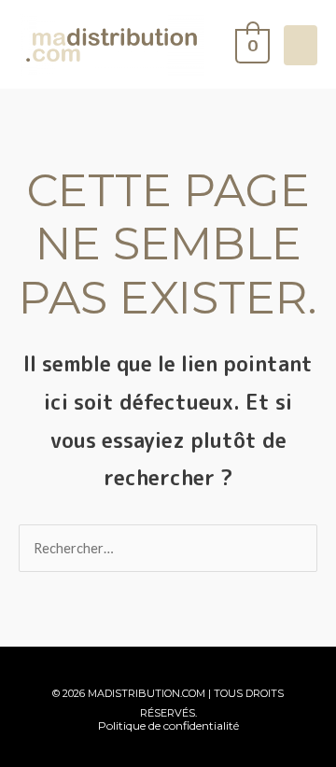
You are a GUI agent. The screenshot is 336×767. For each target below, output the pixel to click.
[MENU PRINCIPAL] (300, 45)
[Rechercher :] (168, 548)
